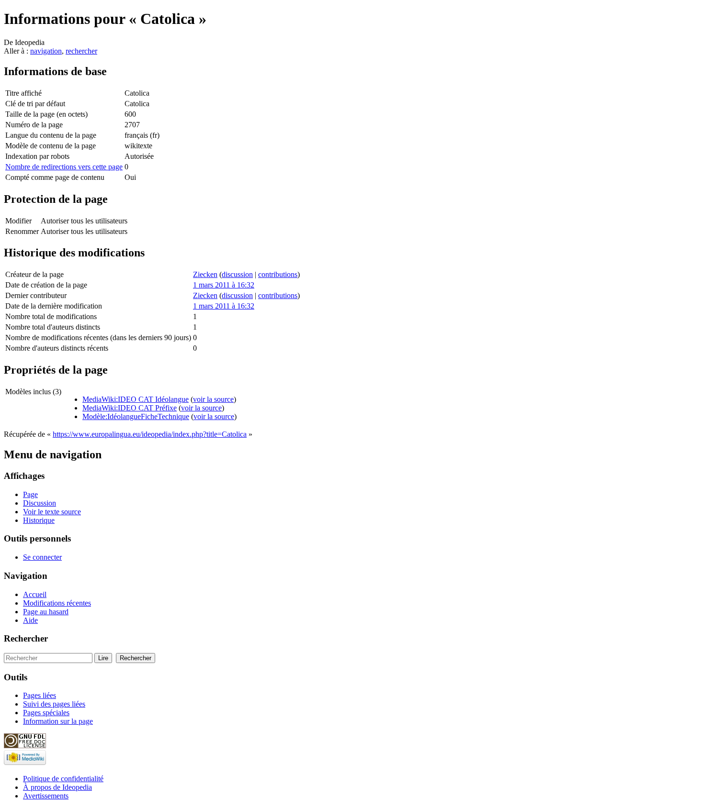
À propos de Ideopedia (57, 787)
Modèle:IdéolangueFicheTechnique (135, 416)
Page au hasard (45, 612)
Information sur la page (58, 721)
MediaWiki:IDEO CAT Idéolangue (135, 399)
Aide (30, 620)
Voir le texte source (52, 512)
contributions (277, 274)
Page (30, 494)
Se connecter (42, 557)
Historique (39, 520)
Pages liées (39, 695)
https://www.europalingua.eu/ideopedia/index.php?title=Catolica (150, 434)
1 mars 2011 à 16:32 (223, 285)
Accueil (34, 594)
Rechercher (26, 638)
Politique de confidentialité (63, 779)
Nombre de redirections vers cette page (64, 167)
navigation (46, 51)
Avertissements (45, 796)
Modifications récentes (57, 603)
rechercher (81, 51)
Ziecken (205, 274)
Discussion (39, 503)
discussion (237, 274)
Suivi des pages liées (54, 704)
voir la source (213, 399)
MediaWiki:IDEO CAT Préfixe (129, 408)
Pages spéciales (46, 712)
